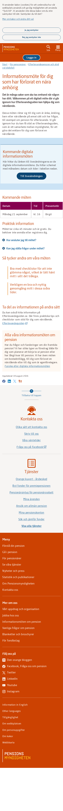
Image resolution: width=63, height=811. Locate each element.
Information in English (15, 704)
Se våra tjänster (11, 564)
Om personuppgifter (13, 729)
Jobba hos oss (10, 615)
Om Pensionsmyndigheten (18, 583)
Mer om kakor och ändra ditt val (18, 18)
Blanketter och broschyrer (18, 634)
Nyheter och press (13, 571)
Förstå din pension (13, 545)
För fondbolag (11, 640)
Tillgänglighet (10, 717)
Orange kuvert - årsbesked (31, 479)
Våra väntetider (31, 440)
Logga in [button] (31, 57)
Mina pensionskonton (31, 512)
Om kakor (7, 736)
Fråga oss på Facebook (36, 447)
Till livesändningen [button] (33, 177)
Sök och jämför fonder (31, 519)
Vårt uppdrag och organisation (20, 609)
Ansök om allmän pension (31, 506)
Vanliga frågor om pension (18, 628)
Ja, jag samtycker (32, 30)
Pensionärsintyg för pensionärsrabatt (31, 492)
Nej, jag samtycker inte (31, 37)
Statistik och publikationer (18, 577)
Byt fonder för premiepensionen (31, 485)
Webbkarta (8, 742)
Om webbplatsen (11, 723)
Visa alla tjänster (32, 526)
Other (11, 710)
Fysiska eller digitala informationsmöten (27, 366)
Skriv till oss (31, 433)
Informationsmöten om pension (21, 621)
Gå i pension (9, 552)
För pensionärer (18, 64)
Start (4, 64)
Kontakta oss (10, 589)
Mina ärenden (31, 499)
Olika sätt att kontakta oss (31, 427)
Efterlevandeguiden (14, 323)
